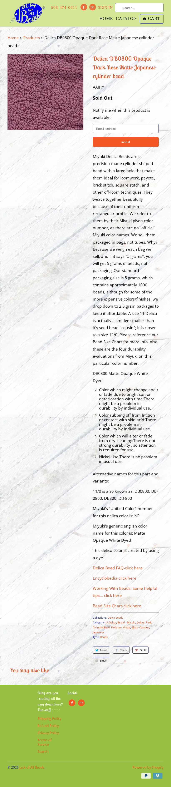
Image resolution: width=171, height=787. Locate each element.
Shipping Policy (49, 718)
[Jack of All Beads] (27, 13)
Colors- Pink (144, 622)
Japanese (98, 632)
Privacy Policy (48, 733)
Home (106, 19)
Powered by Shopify (147, 767)
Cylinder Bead (101, 627)
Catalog (126, 19)
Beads (104, 637)
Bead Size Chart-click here (117, 606)
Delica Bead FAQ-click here (118, 568)
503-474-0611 (64, 7)
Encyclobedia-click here (114, 578)
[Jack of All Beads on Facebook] (83, 7)
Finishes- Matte (120, 627)
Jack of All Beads (31, 767)
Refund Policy (48, 725)
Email (103, 660)
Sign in (105, 7)
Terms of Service (45, 742)
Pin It (143, 650)
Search (43, 751)
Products (31, 37)
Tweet (103, 650)
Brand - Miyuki (126, 622)
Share (123, 650)
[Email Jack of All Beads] (92, 7)
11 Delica (110, 622)
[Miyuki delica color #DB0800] (45, 92)
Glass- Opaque (140, 627)
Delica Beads (115, 617)
